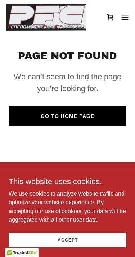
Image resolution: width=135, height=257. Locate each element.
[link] (46, 17)
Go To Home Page (67, 116)
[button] (125, 17)
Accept (68, 239)
